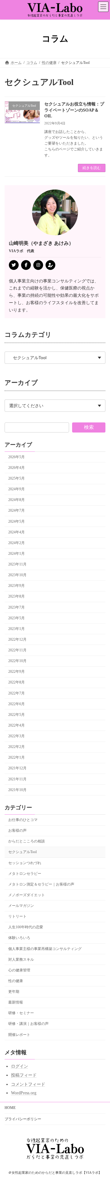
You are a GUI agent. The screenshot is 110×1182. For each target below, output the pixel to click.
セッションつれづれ (24, 863)
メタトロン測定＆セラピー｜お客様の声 (41, 884)
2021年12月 (17, 768)
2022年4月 (16, 725)
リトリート (17, 916)
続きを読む (91, 168)
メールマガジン (21, 906)
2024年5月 (16, 521)
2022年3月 (16, 736)
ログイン (19, 1066)
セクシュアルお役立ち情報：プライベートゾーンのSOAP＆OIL (74, 110)
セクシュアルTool (22, 852)
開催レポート (19, 1035)
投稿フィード (24, 1075)
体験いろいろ (19, 938)
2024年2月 (16, 543)
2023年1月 (16, 629)
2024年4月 (16, 532)
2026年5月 (16, 457)
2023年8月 (16, 596)
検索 (89, 427)
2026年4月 (16, 468)
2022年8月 (16, 682)
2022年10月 (17, 661)
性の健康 (15, 981)
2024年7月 (16, 510)
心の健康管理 (19, 970)
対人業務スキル (21, 959)
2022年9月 (16, 671)
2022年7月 (16, 693)
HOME (10, 1108)
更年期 (13, 991)
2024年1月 (16, 553)
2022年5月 (16, 715)
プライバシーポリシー (23, 1119)
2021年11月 (17, 779)
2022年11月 (17, 650)
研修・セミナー (21, 1013)
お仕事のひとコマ (23, 820)
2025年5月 (16, 478)
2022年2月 (16, 747)
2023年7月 (16, 607)
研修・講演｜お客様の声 (28, 1024)
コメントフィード (28, 1084)
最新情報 (15, 1002)
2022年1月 (16, 757)
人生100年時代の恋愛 (25, 927)
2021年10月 (17, 790)
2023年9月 (16, 586)
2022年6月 (16, 704)
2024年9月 (16, 489)
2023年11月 (17, 564)
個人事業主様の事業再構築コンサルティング (45, 949)
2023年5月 (16, 618)
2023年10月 (17, 575)
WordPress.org (23, 1093)
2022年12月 (17, 639)
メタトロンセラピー (24, 873)
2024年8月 (16, 500)
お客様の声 (17, 830)
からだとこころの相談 (26, 841)
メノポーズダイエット (26, 895)
